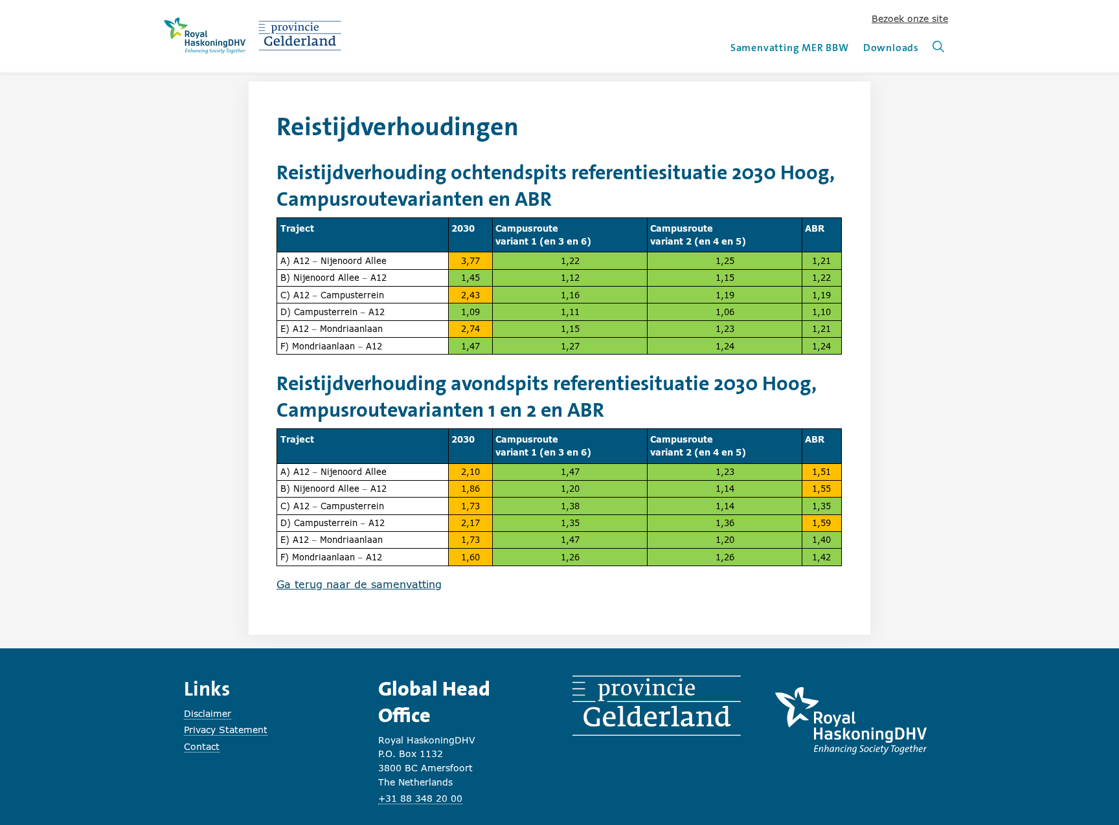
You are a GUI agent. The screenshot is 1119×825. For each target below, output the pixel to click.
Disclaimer (207, 713)
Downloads (891, 47)
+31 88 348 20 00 (420, 798)
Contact (202, 746)
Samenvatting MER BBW (789, 47)
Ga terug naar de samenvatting (359, 584)
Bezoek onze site (910, 18)
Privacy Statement (225, 729)
